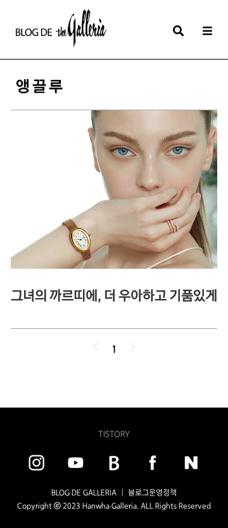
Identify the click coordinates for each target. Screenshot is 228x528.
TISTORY (114, 434)
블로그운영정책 (152, 492)
